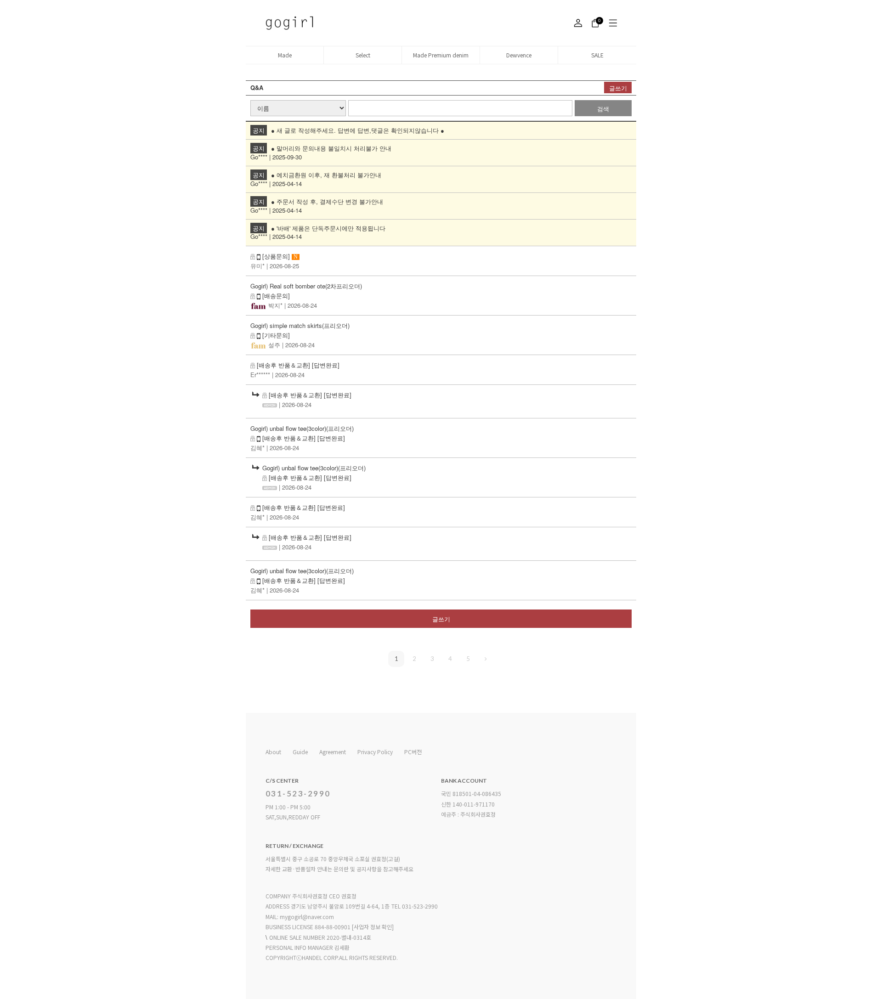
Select (363, 55)
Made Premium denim (441, 55)
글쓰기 (618, 88)
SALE (597, 55)
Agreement (332, 752)
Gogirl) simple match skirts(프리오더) (300, 325)
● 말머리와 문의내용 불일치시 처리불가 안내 (331, 148)
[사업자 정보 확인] (373, 927)
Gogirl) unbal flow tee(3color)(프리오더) (302, 428)
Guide (300, 752)
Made (285, 55)
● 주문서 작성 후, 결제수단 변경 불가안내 (327, 201)
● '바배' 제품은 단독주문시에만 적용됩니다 (328, 228)
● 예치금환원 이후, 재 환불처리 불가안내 (326, 174)
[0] (593, 23)
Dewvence (518, 55)
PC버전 (413, 752)
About (273, 752)
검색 (603, 108)
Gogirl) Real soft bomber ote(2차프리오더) (306, 286)
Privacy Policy (375, 752)
